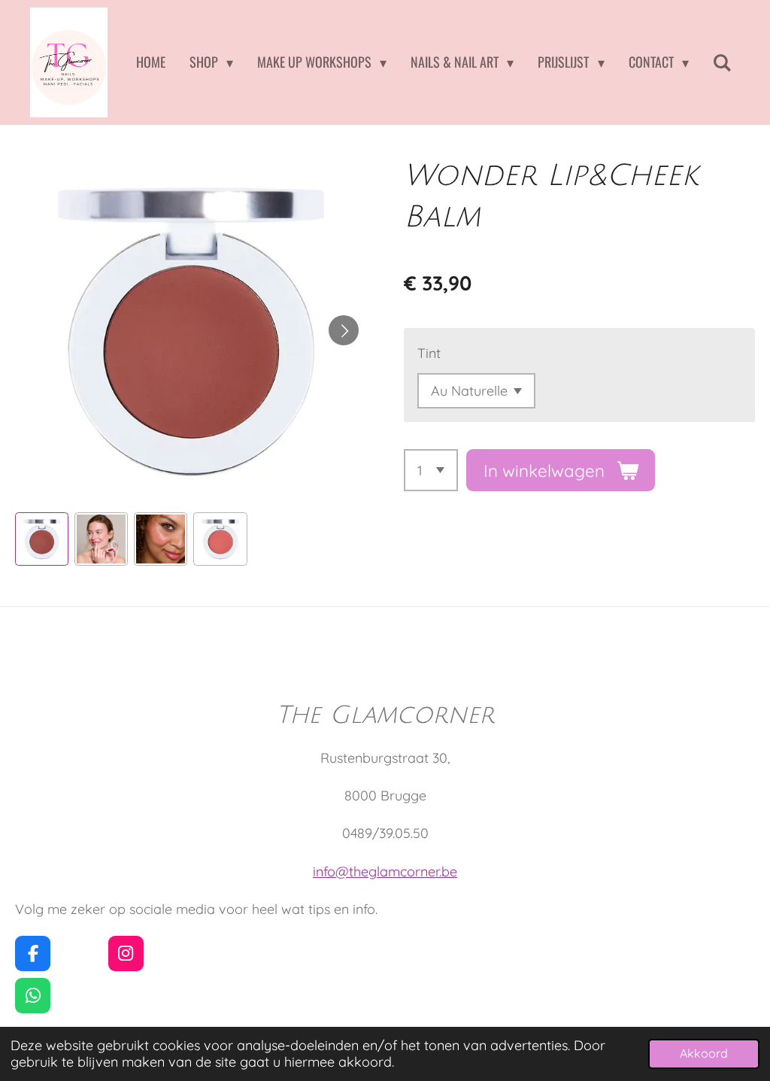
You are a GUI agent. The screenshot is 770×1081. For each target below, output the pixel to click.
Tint (429, 353)
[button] (41, 539)
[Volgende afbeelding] (344, 330)
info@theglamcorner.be (385, 871)
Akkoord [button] (704, 1053)
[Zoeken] (722, 62)
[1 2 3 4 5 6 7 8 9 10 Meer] (431, 470)
